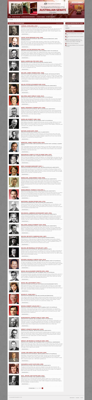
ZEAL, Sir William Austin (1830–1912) (33, 376)
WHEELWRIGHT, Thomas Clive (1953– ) (38, 190)
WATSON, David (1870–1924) (35, 131)
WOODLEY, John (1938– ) (37, 295)
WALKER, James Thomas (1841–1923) (40, 73)
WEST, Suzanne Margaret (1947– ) (40, 167)
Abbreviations (72, 397)
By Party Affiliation (16, 16)
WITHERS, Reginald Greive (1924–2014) (41, 260)
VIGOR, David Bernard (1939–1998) (39, 38)
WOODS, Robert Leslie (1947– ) (39, 306)
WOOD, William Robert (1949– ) (39, 283)
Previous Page (32, 388)
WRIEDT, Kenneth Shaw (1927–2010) (36, 330)
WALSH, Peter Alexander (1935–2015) (39, 85)
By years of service (41, 16)
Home (10, 16)
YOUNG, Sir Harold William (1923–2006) (39, 353)
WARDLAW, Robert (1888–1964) (37, 120)
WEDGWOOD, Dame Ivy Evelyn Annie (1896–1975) (36, 155)
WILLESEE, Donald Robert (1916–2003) (39, 225)
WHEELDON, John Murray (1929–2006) (39, 178)
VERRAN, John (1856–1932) (36, 26)
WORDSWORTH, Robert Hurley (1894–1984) (37, 318)
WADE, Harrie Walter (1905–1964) (36, 62)
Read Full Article (25, 34)
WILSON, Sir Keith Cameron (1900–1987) (37, 237)
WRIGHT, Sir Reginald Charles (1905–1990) (40, 341)
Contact (81, 397)
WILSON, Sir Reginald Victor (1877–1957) (36, 248)
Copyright (77, 397)
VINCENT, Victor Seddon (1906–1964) (39, 50)
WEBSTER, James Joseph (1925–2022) (41, 143)
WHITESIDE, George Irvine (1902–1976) (37, 202)
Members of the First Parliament (72, 43)
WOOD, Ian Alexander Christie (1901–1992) (37, 272)
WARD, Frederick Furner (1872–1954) (38, 108)
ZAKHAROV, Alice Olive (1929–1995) (36, 365)
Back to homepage (59, 23)
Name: (66, 25)
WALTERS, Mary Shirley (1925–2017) (37, 96)
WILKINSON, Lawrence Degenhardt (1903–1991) (39, 213)
